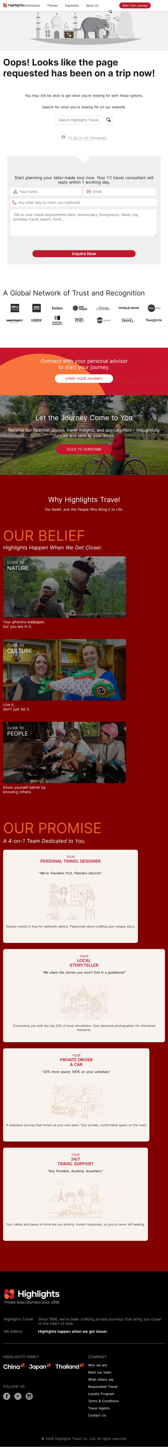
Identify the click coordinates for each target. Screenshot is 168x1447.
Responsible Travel (102, 1387)
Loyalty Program (101, 1394)
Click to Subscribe (84, 449)
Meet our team (99, 1372)
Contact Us (97, 1415)
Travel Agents (99, 1408)
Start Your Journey (135, 5)
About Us (92, 5)
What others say (101, 1379)
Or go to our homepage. (87, 138)
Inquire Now (84, 253)
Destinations (32, 5)
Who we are (97, 1365)
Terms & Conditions (103, 1401)
